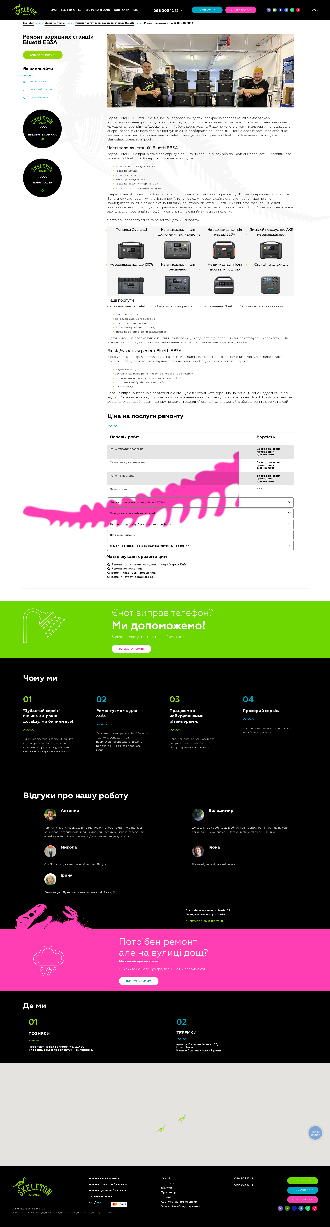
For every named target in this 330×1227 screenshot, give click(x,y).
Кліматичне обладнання (100, 474)
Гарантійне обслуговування (144, 466)
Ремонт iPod (56, 448)
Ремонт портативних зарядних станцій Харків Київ (149, 564)
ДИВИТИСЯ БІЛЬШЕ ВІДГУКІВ (204, 921)
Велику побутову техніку (101, 496)
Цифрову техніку (95, 451)
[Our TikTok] (298, 10)
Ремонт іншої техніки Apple (62, 470)
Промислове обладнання (101, 500)
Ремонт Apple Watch (61, 465)
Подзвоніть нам (37, 97)
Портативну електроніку (100, 466)
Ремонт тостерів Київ (127, 568)
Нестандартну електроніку (94, 528)
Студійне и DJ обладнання (93, 483)
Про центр (139, 452)
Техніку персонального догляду (100, 521)
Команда (139, 444)
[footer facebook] (294, 1208)
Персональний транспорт (101, 455)
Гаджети (90, 478)
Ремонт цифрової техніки (107, 1191)
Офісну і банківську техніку (97, 490)
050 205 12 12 (243, 1184)
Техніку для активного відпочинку (100, 505)
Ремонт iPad (56, 444)
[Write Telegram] (286, 10)
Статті (137, 440)
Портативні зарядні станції (97, 441)
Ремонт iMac (56, 452)
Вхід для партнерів (145, 472)
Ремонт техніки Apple (65, 10)
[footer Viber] (280, 1208)
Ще (135, 10)
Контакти (121, 10)
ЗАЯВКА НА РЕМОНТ (43, 55)
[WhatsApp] (292, 10)
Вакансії (138, 457)
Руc (91, 1203)
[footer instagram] (287, 1208)
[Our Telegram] (301, 1208)
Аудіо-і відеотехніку (98, 470)
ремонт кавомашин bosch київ (133, 573)
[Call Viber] (269, 10)
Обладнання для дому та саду (101, 460)
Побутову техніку (96, 447)
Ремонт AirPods (58, 461)
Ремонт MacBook (59, 457)
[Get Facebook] (280, 10)
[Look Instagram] (275, 10)
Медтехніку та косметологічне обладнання (95, 513)
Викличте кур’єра (138, 981)
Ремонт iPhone (58, 440)
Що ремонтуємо (97, 10)
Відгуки (138, 448)
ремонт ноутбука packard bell (133, 577)
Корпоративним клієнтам (149, 461)
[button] (181, 1119)
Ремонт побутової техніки (108, 1184)
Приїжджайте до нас (41, 89)
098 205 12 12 (166, 11)
